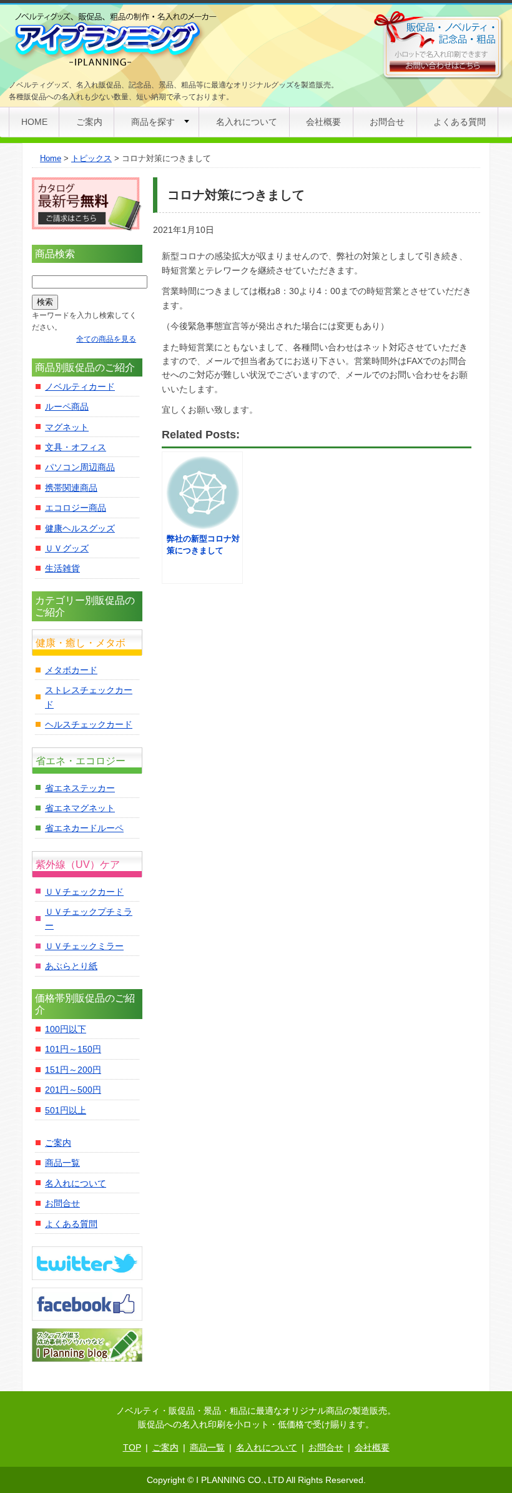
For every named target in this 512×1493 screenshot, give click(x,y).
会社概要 (323, 122)
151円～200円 (73, 1070)
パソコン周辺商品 (80, 467)
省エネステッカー (80, 788)
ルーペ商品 (67, 406)
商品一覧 (62, 1163)
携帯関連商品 (71, 488)
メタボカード (71, 670)
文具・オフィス (75, 447)
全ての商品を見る (106, 339)
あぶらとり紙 (71, 966)
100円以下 (65, 1029)
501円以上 (65, 1110)
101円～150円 (73, 1049)
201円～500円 (73, 1090)
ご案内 (89, 122)
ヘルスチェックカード (88, 724)
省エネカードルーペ (84, 828)
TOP (132, 1447)
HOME (34, 122)
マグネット (67, 427)
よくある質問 (459, 122)
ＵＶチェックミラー (84, 946)
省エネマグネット (80, 808)
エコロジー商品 (75, 508)
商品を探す (153, 122)
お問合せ (387, 122)
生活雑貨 (62, 568)
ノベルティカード (80, 387)
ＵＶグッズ (67, 548)
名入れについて (246, 122)
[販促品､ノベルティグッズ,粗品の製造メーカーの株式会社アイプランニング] (114, 40)
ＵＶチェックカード (84, 892)
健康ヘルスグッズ (80, 528)
